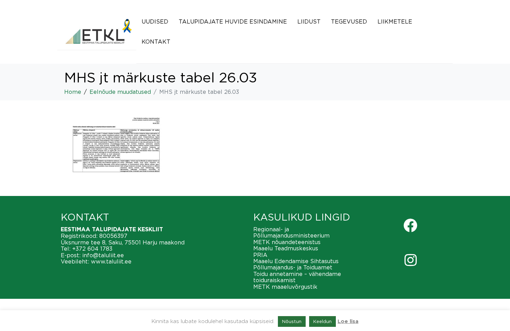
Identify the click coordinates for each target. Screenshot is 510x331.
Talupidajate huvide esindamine (233, 21)
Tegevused (349, 21)
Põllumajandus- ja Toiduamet (292, 267)
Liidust (309, 21)
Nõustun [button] (291, 321)
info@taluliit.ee (103, 255)
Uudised (155, 21)
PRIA (260, 255)
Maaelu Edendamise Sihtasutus (296, 261)
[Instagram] (410, 260)
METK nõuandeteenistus (287, 242)
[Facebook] (410, 225)
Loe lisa (348, 321)
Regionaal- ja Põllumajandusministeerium (291, 232)
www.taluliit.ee (111, 261)
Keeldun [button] (322, 321)
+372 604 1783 (92, 248)
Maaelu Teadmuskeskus (285, 248)
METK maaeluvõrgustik (285, 287)
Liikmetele (394, 21)
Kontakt (156, 41)
